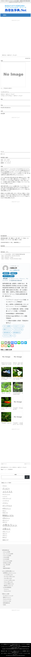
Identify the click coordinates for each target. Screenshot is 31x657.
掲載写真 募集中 (6, 568)
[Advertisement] (15, 36)
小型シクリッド (6, 531)
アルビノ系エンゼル (8, 581)
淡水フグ (5, 540)
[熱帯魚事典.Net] (16, 11)
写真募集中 (10, 469)
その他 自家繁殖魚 (7, 587)
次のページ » (27, 463)
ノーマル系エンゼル (8, 574)
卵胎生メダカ (8, 515)
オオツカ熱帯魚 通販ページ (8, 571)
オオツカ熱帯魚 (7, 326)
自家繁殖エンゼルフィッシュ (9, 572)
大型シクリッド (5, 520)
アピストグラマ (7, 591)
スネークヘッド (6, 498)
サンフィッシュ (6, 494)
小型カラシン (9, 525)
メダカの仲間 (6, 557)
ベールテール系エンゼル (9, 580)
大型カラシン (6, 518)
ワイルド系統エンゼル (9, 583)
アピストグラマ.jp (18, 329)
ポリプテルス (7, 506)
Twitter (4, 604)
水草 (4, 566)
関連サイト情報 (5, 593)
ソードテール (5, 500)
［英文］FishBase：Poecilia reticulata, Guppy (11, 258)
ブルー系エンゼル (8, 578)
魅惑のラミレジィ (7, 329)
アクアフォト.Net (7, 335)
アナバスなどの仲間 (7, 561)
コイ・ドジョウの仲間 (8, 553)
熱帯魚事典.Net (7, 332)
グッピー (5, 469)
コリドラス (7, 492)
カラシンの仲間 (6, 551)
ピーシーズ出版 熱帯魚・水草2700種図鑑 (10, 254)
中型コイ (4, 510)
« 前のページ (4, 463)
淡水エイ (4, 537)
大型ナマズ (4, 522)
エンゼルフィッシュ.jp (18, 326)
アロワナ (4, 485)
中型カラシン (6, 508)
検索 (16, 474)
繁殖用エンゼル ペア (8, 585)
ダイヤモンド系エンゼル (9, 576)
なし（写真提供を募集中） (7, 88)
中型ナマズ (5, 512)
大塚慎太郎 (13, 268)
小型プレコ (4, 535)
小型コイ (6, 529)
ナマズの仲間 (6, 559)
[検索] (27, 477)
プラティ (5, 503)
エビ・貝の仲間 (6, 564)
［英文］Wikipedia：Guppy (7, 257)
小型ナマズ (4, 533)
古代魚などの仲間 (7, 562)
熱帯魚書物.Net (16, 332)
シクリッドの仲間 (7, 555)
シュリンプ (4, 496)
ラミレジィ (6, 589)
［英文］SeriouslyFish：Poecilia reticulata (10, 255)
